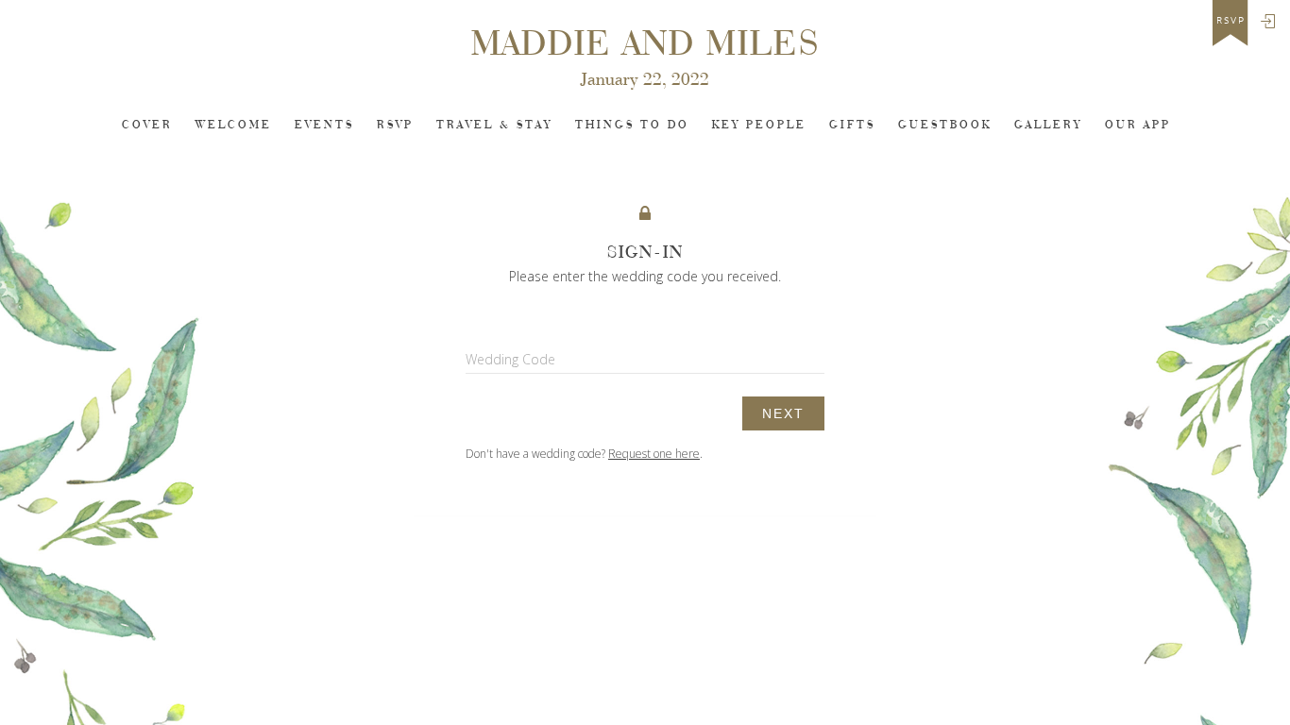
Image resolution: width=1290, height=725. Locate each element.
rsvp (1231, 20)
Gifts (852, 125)
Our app (1138, 125)
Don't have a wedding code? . (584, 454)
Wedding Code (510, 359)
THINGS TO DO (632, 125)
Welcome (233, 125)
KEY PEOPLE (759, 125)
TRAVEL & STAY (494, 125)
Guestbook (945, 125)
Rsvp (395, 125)
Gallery (1048, 125)
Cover (147, 125)
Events (324, 125)
